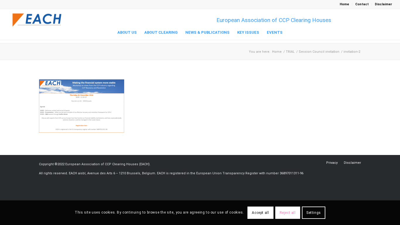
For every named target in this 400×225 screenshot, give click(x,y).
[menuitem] (344, 4)
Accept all (260, 213)
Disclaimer (383, 4)
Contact (362, 4)
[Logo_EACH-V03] (37, 20)
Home (344, 4)
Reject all (288, 213)
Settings (313, 213)
